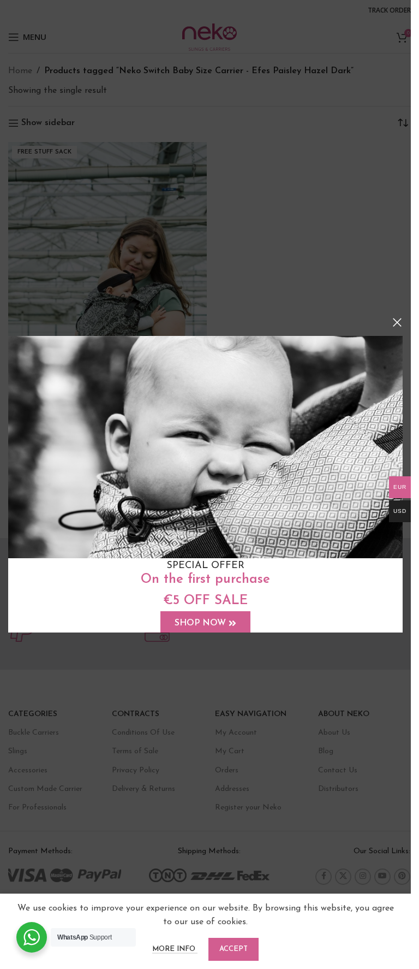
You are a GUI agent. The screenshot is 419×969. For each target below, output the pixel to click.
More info (174, 949)
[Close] (397, 322)
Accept (233, 949)
